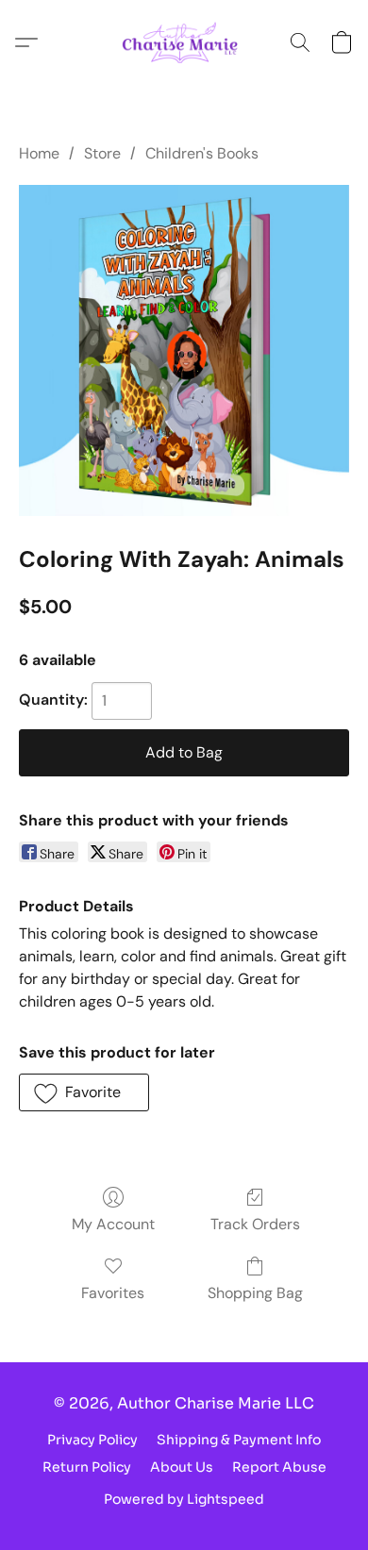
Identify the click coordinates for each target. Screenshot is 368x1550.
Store (102, 153)
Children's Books (202, 153)
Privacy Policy (92, 1439)
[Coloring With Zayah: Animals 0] (184, 350)
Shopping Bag (255, 1293)
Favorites (112, 1293)
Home (39, 153)
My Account (113, 1224)
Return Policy (86, 1466)
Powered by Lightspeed (184, 1499)
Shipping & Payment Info (239, 1439)
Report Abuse (279, 1466)
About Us (181, 1466)
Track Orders (255, 1224)
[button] (184, 42)
